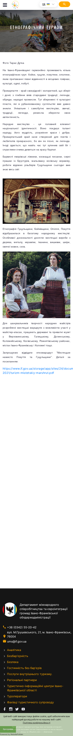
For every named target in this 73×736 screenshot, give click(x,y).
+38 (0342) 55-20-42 (21, 627)
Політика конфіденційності (36, 722)
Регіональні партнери (22, 680)
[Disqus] (36, 426)
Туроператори (17, 696)
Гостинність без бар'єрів (24, 668)
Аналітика (14, 650)
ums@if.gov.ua (16, 641)
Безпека (12, 662)
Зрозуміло (8, 729)
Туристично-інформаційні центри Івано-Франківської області (35, 688)
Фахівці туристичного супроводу (30, 702)
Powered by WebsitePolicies (11, 734)
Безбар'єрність (17, 656)
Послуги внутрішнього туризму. (29, 674)
